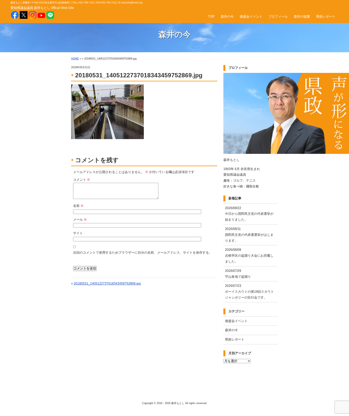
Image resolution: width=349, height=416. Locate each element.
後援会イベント (251, 16)
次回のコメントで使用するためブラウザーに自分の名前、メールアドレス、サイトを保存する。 (142, 252)
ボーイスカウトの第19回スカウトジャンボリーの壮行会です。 (249, 291)
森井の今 (227, 16)
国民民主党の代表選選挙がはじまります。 (249, 234)
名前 (78, 205)
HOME (75, 58)
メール (80, 219)
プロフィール (278, 16)
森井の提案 (302, 16)
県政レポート (325, 16)
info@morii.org (134, 2)
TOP (211, 16)
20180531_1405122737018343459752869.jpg (107, 283)
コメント (81, 179)
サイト (78, 233)
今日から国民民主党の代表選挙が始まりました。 (249, 213)
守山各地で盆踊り (238, 273)
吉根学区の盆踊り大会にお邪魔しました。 (249, 255)
